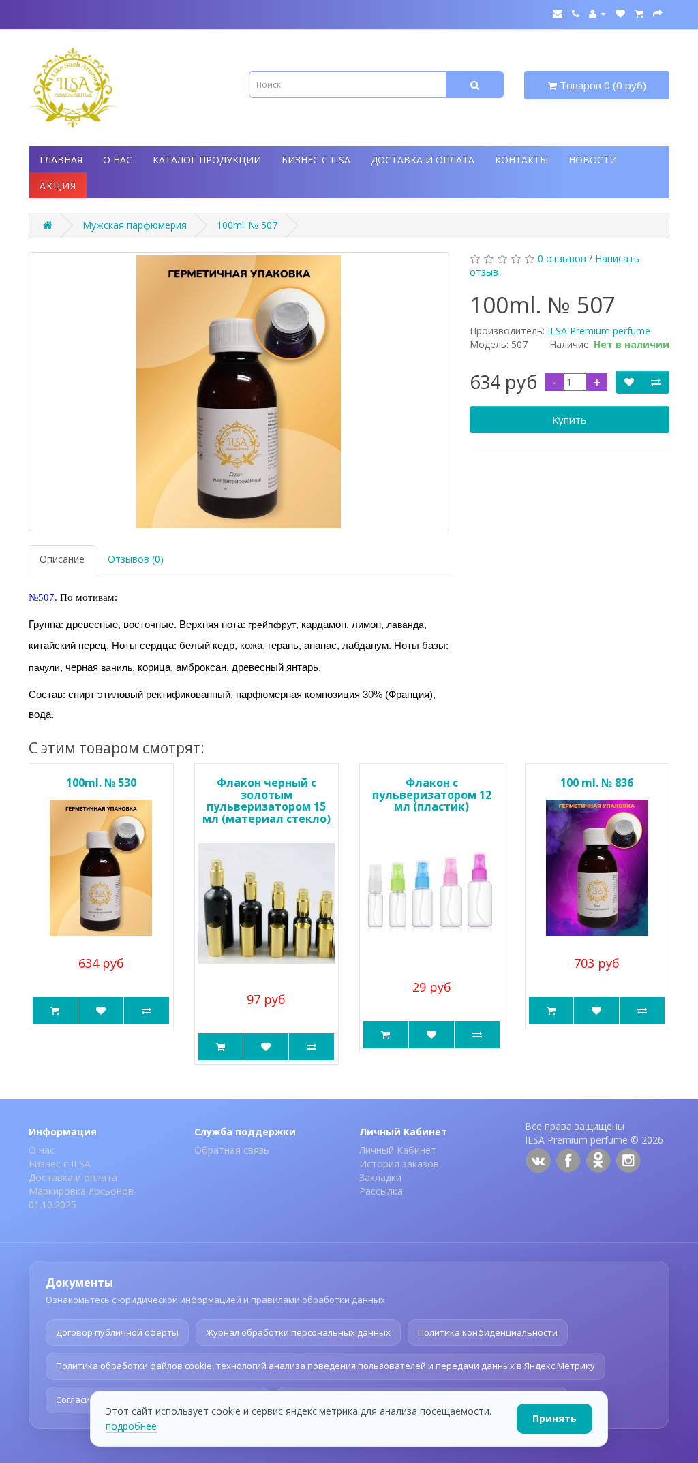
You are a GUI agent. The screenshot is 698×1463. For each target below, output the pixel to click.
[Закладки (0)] (620, 13)
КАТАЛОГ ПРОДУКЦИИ (207, 159)
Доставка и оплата (73, 1177)
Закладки (380, 1177)
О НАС (117, 159)
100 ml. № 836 (596, 782)
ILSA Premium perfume (598, 330)
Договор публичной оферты (117, 1332)
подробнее (131, 1425)
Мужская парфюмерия (134, 225)
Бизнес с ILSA (60, 1163)
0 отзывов (562, 258)
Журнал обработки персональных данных (298, 1332)
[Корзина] (639, 13)
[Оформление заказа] (658, 13)
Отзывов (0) (136, 558)
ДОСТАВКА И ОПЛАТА (422, 159)
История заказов (399, 1163)
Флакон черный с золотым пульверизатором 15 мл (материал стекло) (266, 800)
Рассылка (381, 1190)
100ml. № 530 (101, 782)
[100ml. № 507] (239, 391)
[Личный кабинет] (597, 13)
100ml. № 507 (247, 225)
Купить (569, 419)
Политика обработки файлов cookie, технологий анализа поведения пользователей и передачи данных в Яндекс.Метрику (325, 1365)
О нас (42, 1150)
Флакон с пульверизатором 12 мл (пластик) (431, 794)
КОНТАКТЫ (521, 159)
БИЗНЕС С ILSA (316, 159)
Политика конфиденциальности (488, 1332)
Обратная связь (231, 1150)
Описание (62, 558)
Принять (554, 1418)
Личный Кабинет (397, 1150)
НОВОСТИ (592, 159)
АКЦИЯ (58, 185)
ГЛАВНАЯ (61, 159)
